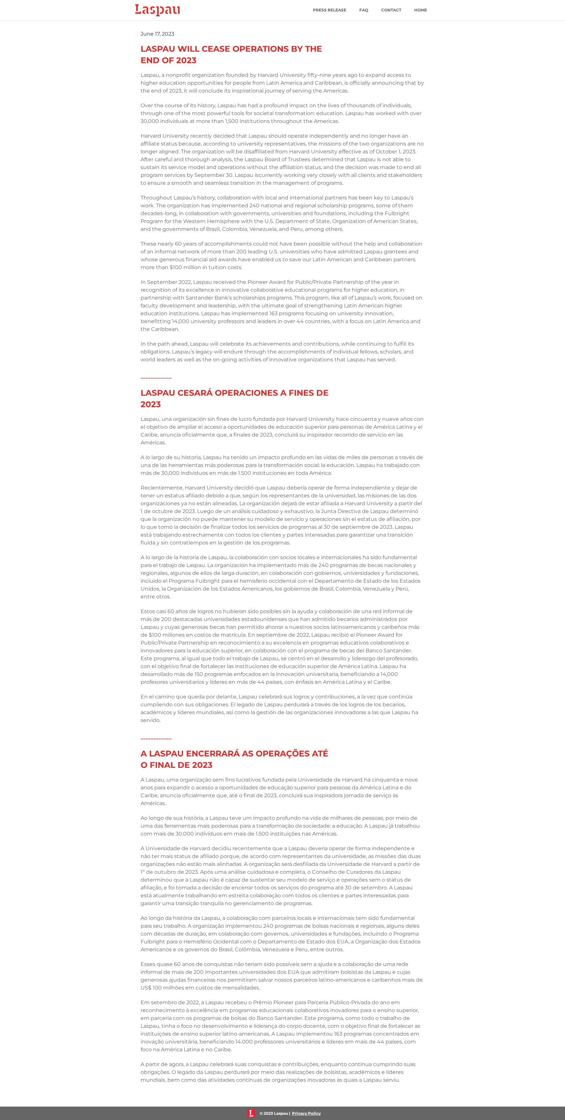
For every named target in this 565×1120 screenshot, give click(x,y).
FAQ (363, 10)
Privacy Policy (306, 1113)
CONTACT (391, 10)
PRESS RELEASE (329, 10)
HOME (420, 10)
